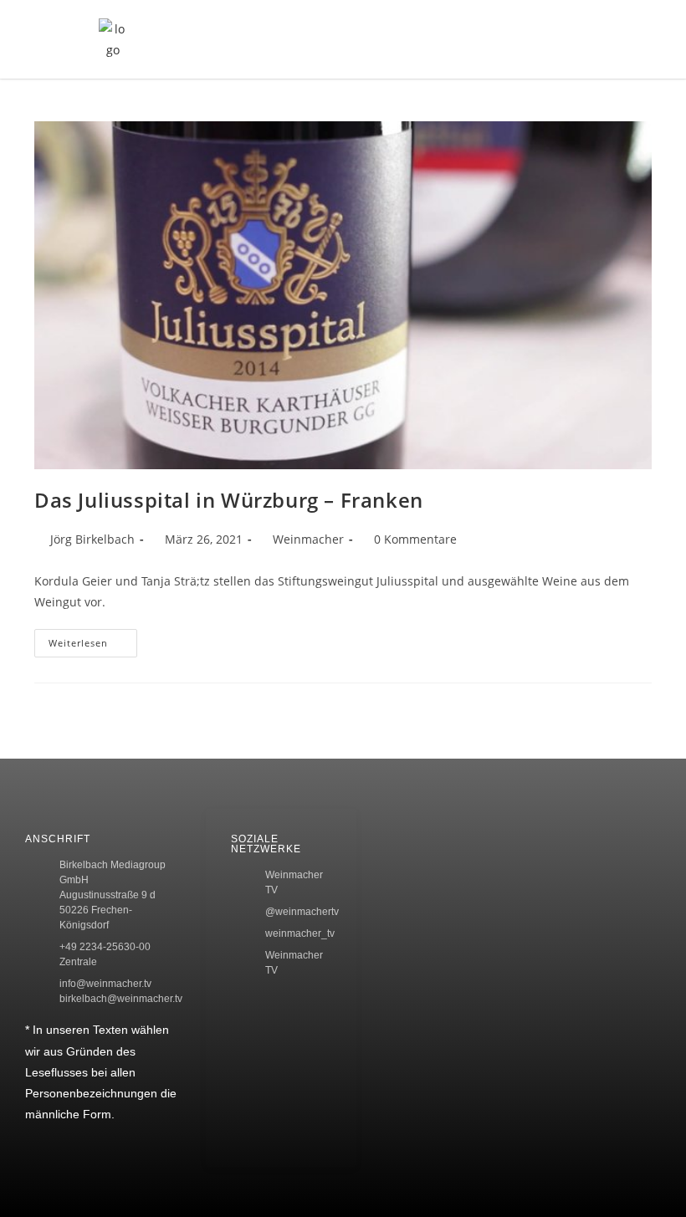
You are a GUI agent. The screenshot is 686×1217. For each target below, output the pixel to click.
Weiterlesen (93, 639)
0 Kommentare (415, 539)
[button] (562, 39)
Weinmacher (308, 539)
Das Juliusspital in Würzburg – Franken (228, 500)
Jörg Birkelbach (92, 539)
